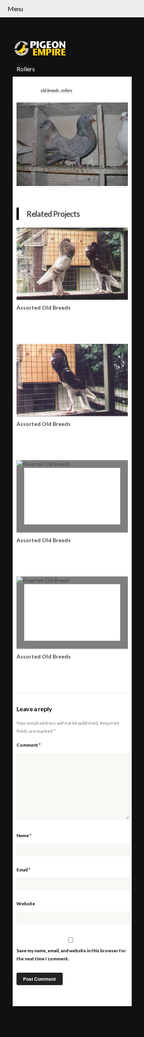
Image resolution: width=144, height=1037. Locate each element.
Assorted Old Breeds (44, 307)
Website (26, 903)
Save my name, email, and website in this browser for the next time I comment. (71, 955)
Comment (29, 745)
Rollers (66, 90)
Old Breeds (50, 90)
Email (23, 870)
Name (24, 835)
